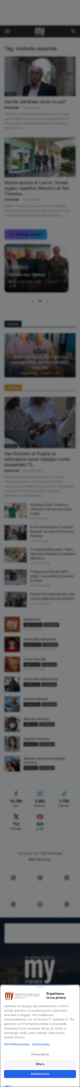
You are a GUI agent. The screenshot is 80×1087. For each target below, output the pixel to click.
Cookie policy (41, 1044)
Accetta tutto (40, 1073)
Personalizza (39, 1054)
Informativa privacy (17, 1044)
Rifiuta (40, 1064)
